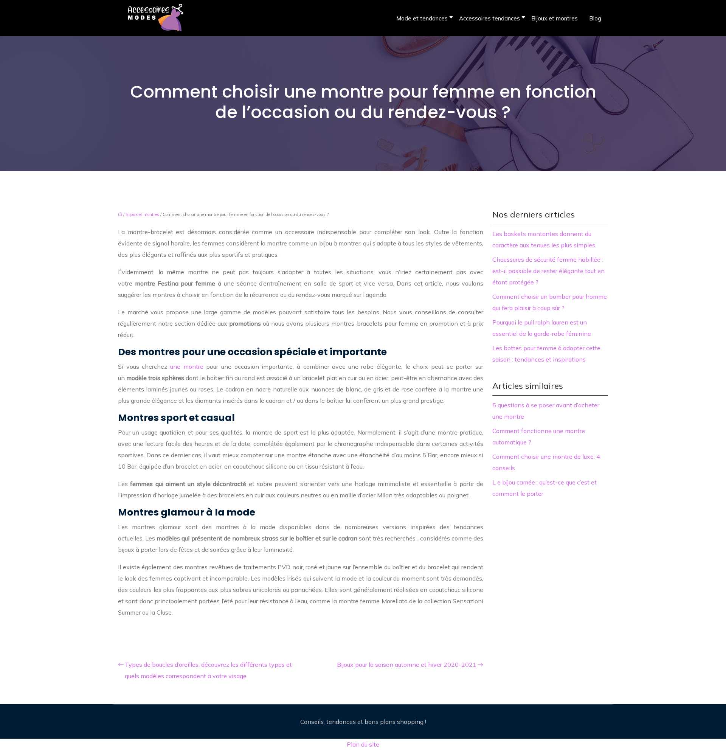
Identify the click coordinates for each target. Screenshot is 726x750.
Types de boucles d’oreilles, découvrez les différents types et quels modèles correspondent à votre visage (208, 670)
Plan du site (363, 744)
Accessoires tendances (489, 18)
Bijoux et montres (554, 18)
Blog (595, 18)
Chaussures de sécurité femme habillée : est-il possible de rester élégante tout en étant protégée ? (548, 271)
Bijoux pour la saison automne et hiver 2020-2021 (406, 664)
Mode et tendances (422, 18)
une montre (186, 366)
